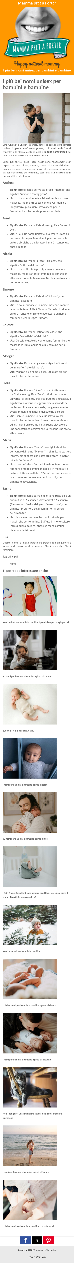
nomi (13, 564)
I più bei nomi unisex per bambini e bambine (37, 70)
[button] (25, 1240)
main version (37, 1257)
